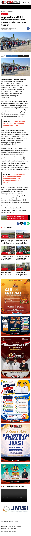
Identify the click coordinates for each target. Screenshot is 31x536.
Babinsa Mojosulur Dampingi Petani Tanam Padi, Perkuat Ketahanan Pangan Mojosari (7, 241)
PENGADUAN (17, 524)
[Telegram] (24, 223)
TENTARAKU (4, 14)
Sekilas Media (4, 28)
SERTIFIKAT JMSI (6, 524)
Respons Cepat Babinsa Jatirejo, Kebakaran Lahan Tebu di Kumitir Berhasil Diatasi (6, 274)
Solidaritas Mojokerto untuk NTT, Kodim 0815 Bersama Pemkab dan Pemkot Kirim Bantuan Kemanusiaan (8, 258)
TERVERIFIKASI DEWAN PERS (9, 522)
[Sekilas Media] (10, 2)
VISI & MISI (13, 528)
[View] (23, 56)
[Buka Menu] (26, 3)
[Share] (12, 56)
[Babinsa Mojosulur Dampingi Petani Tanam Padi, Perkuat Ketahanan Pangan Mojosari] (8, 234)
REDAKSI (18, 526)
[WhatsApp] (28, 223)
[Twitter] (21, 223)
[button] (23, 3)
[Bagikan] (28, 28)
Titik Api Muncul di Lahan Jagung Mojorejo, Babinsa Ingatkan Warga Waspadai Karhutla (22, 241)
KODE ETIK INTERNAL (7, 526)
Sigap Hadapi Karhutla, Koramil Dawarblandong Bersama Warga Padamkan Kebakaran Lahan (21, 274)
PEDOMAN (4, 528)
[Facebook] (18, 223)
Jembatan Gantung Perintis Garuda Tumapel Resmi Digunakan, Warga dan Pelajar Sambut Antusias (22, 258)
